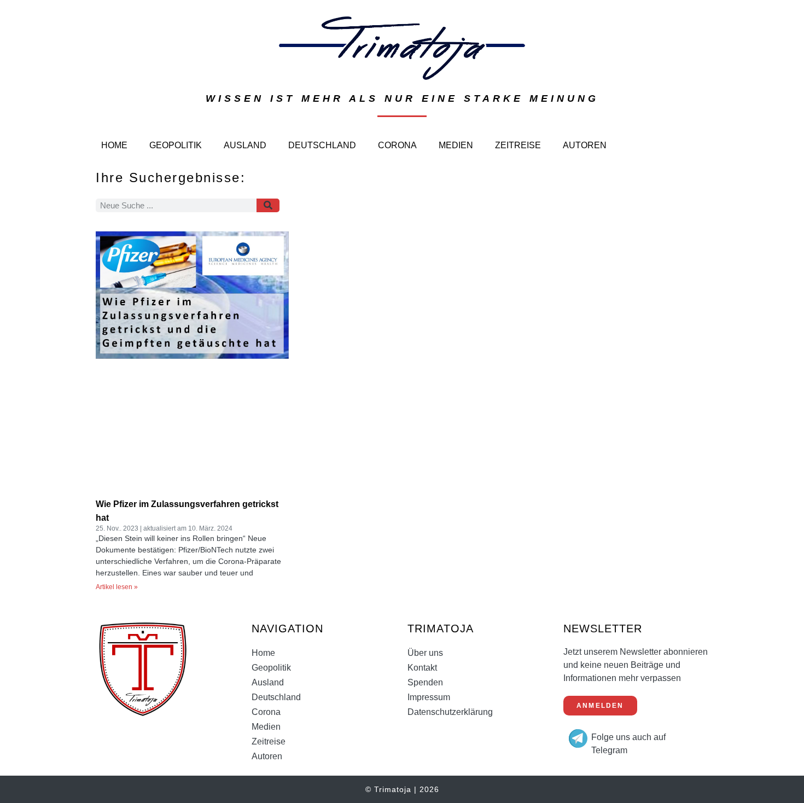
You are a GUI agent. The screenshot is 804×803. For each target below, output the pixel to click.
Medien (456, 145)
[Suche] (268, 205)
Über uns (425, 652)
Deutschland (322, 145)
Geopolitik (175, 145)
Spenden (425, 682)
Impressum (428, 697)
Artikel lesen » (117, 587)
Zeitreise (518, 145)
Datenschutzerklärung (450, 712)
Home (114, 145)
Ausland (245, 145)
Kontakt (422, 667)
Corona (397, 145)
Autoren (585, 145)
